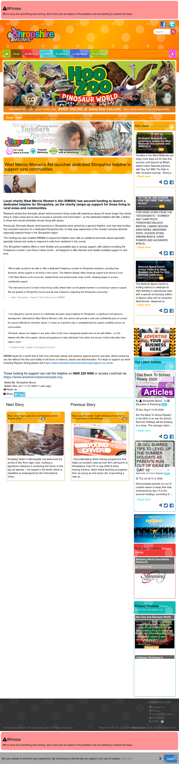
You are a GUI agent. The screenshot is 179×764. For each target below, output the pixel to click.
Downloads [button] (158, 717)
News (17, 54)
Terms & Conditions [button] (163, 714)
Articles (47, 54)
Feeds (155, 721)
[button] (172, 53)
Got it (170, 758)
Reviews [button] (61, 54)
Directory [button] (30, 54)
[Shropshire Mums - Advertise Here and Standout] (155, 528)
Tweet (20, 394)
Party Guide (100, 54)
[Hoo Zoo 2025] (89, 86)
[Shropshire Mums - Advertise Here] (155, 342)
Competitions (81, 54)
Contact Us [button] (158, 707)
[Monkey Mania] (69, 138)
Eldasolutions (138, 727)
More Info (126, 758)
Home (9, 117)
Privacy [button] (156, 710)
